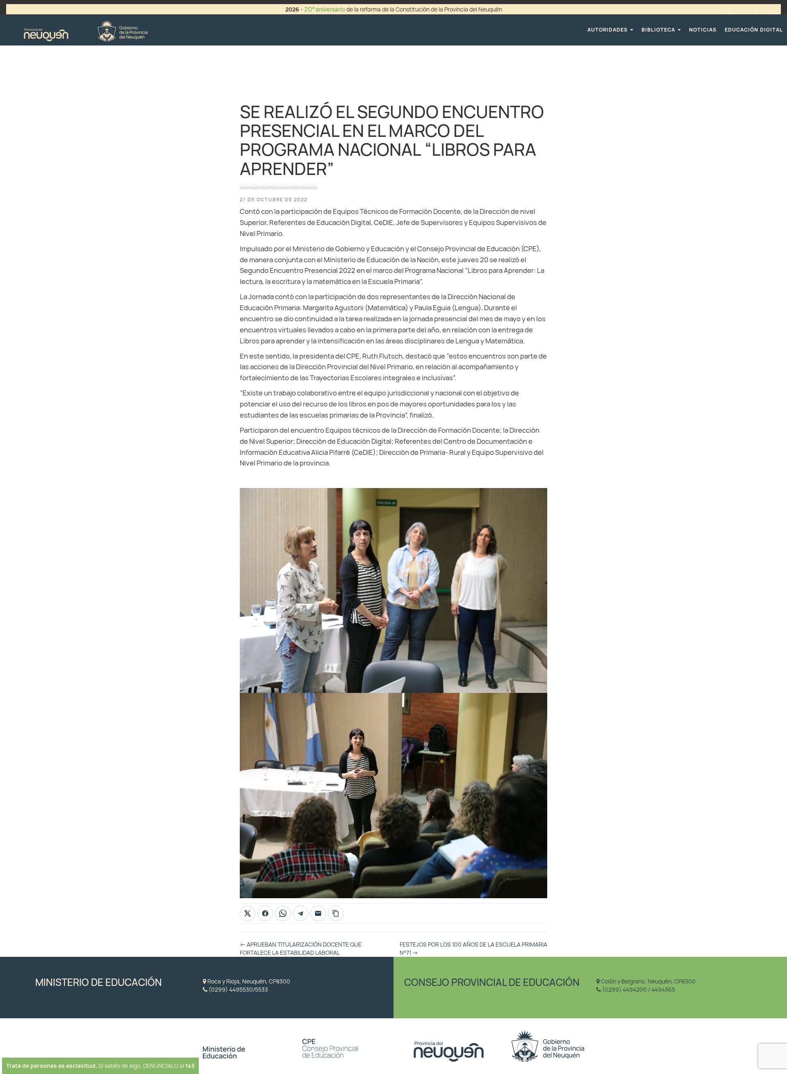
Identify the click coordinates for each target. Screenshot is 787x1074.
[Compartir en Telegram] (300, 913)
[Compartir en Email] (318, 913)
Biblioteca (659, 29)
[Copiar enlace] (335, 913)
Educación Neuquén (85, 29)
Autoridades (608, 29)
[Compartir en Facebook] (265, 913)
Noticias (702, 29)
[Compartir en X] (247, 913)
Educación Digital (754, 29)
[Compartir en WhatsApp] (283, 913)
